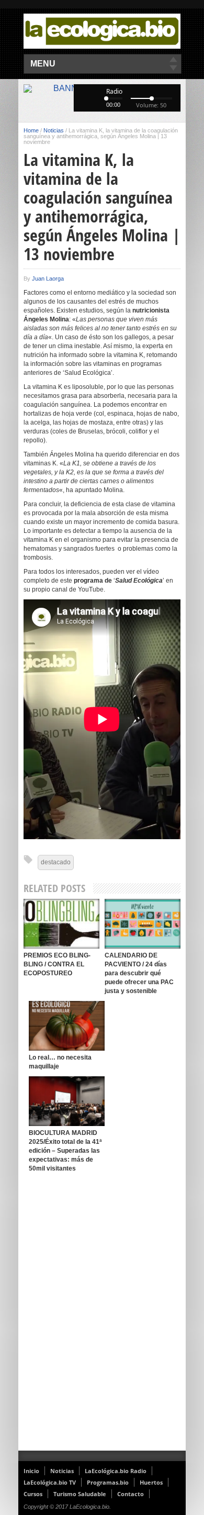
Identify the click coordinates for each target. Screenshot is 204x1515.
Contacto (130, 1494)
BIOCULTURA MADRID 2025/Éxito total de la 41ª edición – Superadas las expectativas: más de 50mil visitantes (65, 1150)
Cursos (33, 1494)
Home (31, 130)
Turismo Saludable (79, 1494)
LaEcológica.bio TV (50, 1482)
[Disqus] (102, 1314)
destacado (56, 862)
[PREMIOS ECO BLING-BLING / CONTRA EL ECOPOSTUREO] (61, 924)
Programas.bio (108, 1482)
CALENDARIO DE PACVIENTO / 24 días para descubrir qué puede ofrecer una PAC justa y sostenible (139, 973)
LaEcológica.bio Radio (115, 1471)
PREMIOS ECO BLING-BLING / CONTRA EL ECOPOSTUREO (57, 964)
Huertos (151, 1482)
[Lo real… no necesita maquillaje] (67, 1026)
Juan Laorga (48, 278)
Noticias (53, 130)
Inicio (31, 1471)
